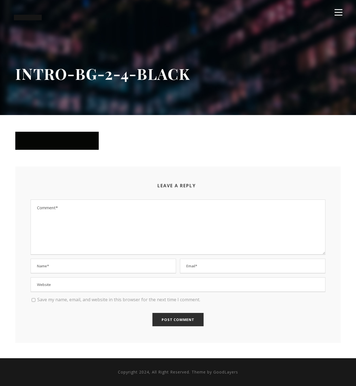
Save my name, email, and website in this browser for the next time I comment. (118, 300)
